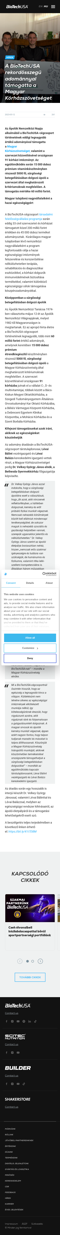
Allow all (30, 637)
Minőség (9, 1175)
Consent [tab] (11, 583)
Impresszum (11, 1224)
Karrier (9, 1204)
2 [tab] (32, 961)
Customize (28, 648)
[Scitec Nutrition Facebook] (6, 1052)
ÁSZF (25, 1224)
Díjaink (9, 1152)
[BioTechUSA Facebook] (6, 1021)
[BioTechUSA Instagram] (12, 1021)
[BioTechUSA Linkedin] (29, 1021)
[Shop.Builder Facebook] (6, 1083)
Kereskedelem (13, 1181)
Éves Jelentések (14, 1210)
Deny (30, 658)
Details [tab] (30, 583)
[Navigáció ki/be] (53, 7)
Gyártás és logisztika (17, 1169)
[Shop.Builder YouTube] (18, 1083)
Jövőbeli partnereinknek (19, 1141)
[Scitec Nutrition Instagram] (12, 1052)
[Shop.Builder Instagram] (12, 1083)
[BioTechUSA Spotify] (23, 1021)
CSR (7, 1187)
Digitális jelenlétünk (17, 1164)
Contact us (11, 1013)
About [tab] (49, 583)
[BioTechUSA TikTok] (35, 1021)
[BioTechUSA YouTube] (18, 1021)
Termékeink (11, 1158)
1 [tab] (27, 961)
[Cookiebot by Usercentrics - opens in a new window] (42, 574)
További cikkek (30, 977)
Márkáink (10, 1129)
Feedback (10, 1192)
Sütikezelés (37, 1224)
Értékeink (10, 1146)
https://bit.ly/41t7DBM (22, 831)
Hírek (8, 1198)
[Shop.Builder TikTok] (23, 1083)
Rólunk (9, 1135)
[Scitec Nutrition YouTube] (18, 1052)
